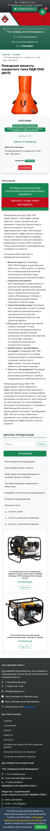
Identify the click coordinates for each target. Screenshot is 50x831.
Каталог (17, 54)
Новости (8, 735)
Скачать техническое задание (23, 524)
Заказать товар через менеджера (25, 202)
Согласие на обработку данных (20, 756)
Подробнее (25, 587)
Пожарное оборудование (17, 499)
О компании (10, 725)
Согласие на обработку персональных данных (23, 745)
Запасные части (12, 505)
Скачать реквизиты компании (23, 517)
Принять (40, 827)
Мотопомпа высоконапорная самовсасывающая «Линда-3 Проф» (25, 636)
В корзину (25, 167)
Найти (41, 444)
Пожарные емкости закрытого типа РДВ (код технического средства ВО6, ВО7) (25, 129)
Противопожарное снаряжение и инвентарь (21, 485)
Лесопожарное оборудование (25, 126)
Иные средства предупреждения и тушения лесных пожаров (22, 476)
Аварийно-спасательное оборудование (25, 492)
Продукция (25, 453)
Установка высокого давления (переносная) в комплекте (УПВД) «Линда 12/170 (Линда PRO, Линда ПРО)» (25, 574)
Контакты (9, 740)
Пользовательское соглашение (20, 752)
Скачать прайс (15, 511)
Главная (6, 54)
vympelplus (29, 706)
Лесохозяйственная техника (19, 467)
